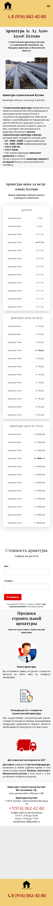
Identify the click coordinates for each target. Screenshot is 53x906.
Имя (6, 566)
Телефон (9, 581)
